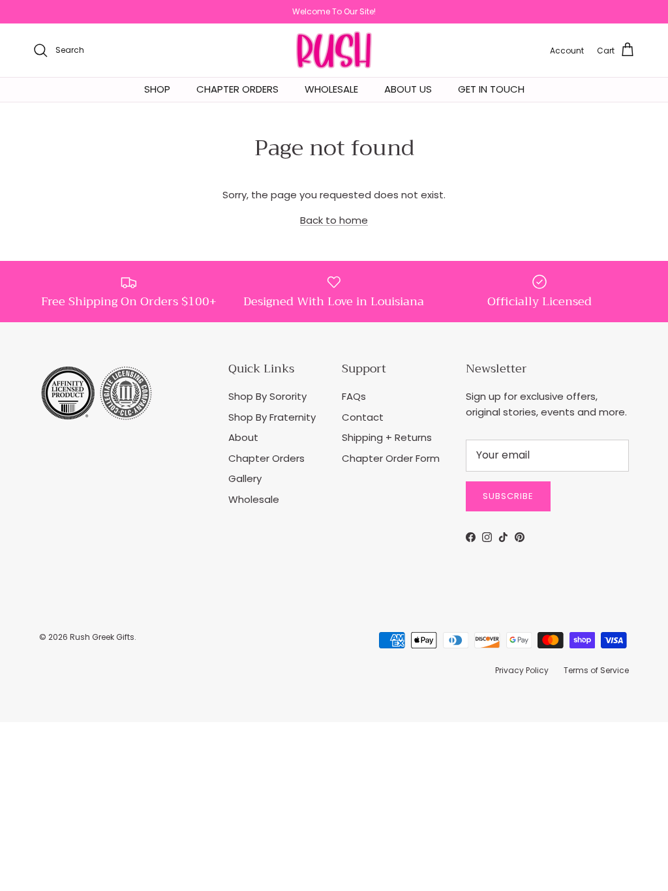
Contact (363, 417)
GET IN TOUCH (491, 89)
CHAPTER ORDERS (237, 89)
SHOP (157, 89)
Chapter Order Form (391, 458)
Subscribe (508, 496)
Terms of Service (596, 670)
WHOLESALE (331, 89)
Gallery (245, 478)
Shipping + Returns (387, 437)
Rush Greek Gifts (102, 636)
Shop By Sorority (267, 396)
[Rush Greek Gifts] (334, 50)
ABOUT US (408, 89)
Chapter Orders (266, 458)
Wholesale (253, 499)
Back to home (334, 220)
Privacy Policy (522, 670)
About (243, 437)
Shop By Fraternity (272, 417)
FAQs (354, 396)
